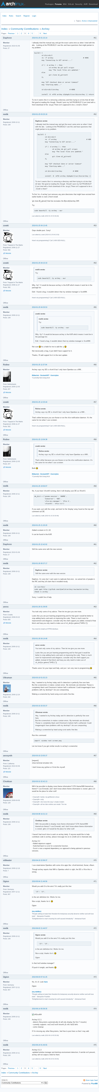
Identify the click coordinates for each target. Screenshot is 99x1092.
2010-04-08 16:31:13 (39, 814)
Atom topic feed (92, 1080)
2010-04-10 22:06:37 (39, 860)
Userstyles (55, 375)
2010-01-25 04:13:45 (39, 225)
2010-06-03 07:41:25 (39, 977)
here (46, 982)
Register (26, 16)
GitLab (71, 4)
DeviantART (44, 375)
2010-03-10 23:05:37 (39, 756)
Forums (58, 4)
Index (4, 16)
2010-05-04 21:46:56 (39, 881)
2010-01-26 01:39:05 (39, 607)
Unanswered (92, 21)
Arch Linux (13, 3)
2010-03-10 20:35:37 (39, 706)
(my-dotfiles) (36, 911)
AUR (86, 4)
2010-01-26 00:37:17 (39, 563)
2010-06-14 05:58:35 (39, 1009)
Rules (11, 16)
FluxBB (94, 1083)
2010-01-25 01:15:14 (39, 38)
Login (34, 16)
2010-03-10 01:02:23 (39, 678)
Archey (46, 28)
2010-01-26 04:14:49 (39, 639)
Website (8, 253)
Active (84, 21)
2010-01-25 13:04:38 (39, 439)
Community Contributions (25, 28)
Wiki (65, 4)
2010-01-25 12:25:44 (39, 402)
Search (18, 16)
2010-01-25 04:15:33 (39, 263)
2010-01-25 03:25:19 (39, 114)
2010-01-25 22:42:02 (39, 544)
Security (78, 4)
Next (45, 33)
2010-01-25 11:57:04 (39, 365)
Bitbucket (35, 375)
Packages (49, 4)
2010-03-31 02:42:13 (39, 781)
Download (93, 4)
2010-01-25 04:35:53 (39, 307)
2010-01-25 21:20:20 (39, 525)
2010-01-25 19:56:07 (39, 486)
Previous (11, 33)
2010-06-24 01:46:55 (39, 1045)
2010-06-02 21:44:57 (39, 928)
